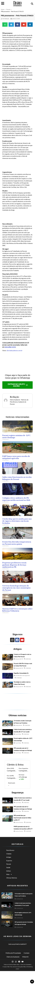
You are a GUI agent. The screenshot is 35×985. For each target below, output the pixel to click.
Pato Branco (10, 850)
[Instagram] (12, 640)
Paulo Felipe (18, 734)
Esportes (9, 860)
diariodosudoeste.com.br (14, 350)
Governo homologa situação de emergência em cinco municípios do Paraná (16, 588)
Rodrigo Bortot (18, 725)
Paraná (8, 9)
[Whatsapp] (16, 962)
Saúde (8, 867)
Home (2, 9)
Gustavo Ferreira (19, 822)
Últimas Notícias (11, 878)
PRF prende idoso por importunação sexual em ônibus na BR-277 (22, 818)
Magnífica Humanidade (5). (21, 673)
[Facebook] (17, 640)
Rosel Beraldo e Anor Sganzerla (22, 675)
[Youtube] (22, 640)
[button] (32, 4)
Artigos (8, 857)
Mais (8, 874)
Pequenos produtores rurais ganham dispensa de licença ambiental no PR (14, 565)
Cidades (8, 854)
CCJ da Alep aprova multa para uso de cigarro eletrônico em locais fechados (17, 521)
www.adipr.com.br (10, 347)
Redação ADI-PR (19, 659)
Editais (8, 871)
